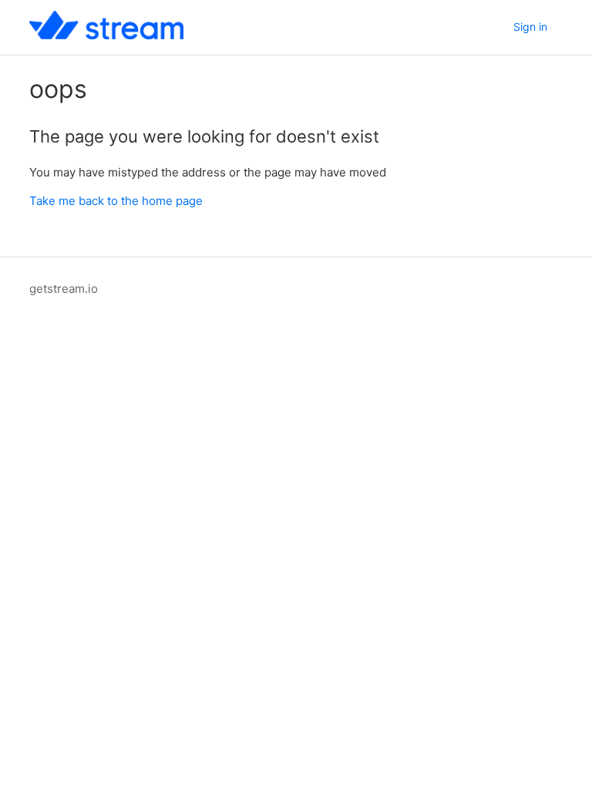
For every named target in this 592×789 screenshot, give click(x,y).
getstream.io (63, 288)
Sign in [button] (530, 26)
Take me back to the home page (116, 200)
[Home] (106, 35)
